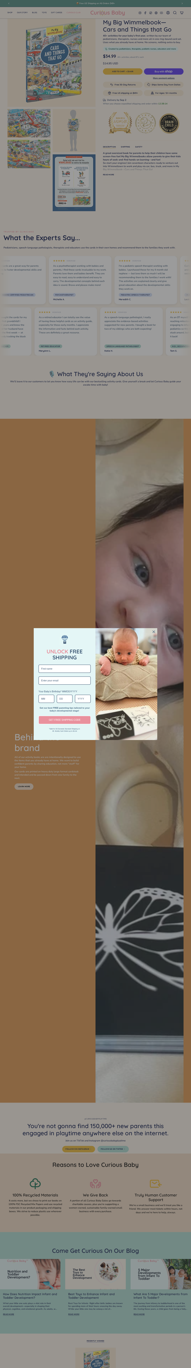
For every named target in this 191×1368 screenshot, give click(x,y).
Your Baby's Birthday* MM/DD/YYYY (57, 691)
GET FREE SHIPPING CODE (65, 720)
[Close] (153, 631)
